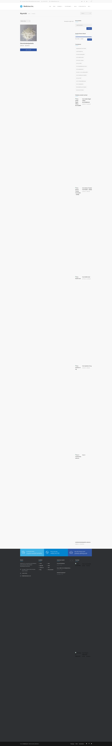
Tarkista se (41, 567)
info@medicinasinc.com (55, 1)
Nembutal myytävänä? (61, 572)
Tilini (49, 567)
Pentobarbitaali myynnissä (81, 87)
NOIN (54, 6)
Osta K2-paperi (78, 63)
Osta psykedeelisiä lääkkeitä (81, 75)
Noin (49, 563)
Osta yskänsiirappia (79, 84)
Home (29, 13)
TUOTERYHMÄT (68, 6)
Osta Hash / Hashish (80, 60)
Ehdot (76, 743)
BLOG (75, 6)
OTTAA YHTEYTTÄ (82, 6)
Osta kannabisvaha (79, 69)
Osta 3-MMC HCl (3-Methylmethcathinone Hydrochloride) (64, 568)
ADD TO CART (28, 49)
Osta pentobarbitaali (61, 563)
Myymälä (41, 565)
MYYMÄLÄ (59, 6)
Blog (40, 569)
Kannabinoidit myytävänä (81, 48)
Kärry (49, 565)
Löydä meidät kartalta (34, 553)
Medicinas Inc (25, 743)
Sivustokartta (81, 743)
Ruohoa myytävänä (80, 90)
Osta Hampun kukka (80, 57)
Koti (50, 6)
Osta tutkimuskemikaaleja (81, 81)
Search (89, 28)
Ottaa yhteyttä (50, 569)
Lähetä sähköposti (80, 553)
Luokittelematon (79, 51)
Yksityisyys (72, 743)
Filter (89, 39)
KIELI (89, 6)
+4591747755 (45, 1)
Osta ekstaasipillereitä (80, 54)
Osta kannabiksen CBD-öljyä (81, 66)
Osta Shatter (78, 78)
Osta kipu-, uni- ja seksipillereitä (82, 72)
